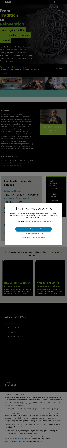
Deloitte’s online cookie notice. (41, 221)
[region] (33, 224)
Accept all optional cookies (33, 229)
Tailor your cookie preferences (33, 238)
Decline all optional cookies (33, 233)
